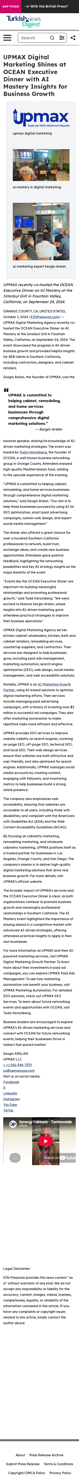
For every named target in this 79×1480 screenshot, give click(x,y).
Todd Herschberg (33, 452)
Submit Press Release (23, 1464)
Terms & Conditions (58, 1464)
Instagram (11, 1099)
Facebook (11, 1082)
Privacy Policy (60, 1473)
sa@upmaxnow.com (19, 1071)
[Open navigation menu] (7, 38)
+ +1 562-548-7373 (17, 1065)
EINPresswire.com (45, 317)
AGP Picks (10, 6)
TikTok (8, 1110)
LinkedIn (10, 1093)
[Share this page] (73, 38)
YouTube (10, 1105)
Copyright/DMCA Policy (26, 1473)
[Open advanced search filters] (62, 37)
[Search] (52, 37)
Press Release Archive (46, 1455)
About (20, 1455)
